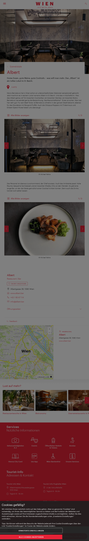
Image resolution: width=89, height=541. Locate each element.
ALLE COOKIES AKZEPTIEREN (31, 537)
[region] (44, 521)
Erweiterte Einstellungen (31, 531)
